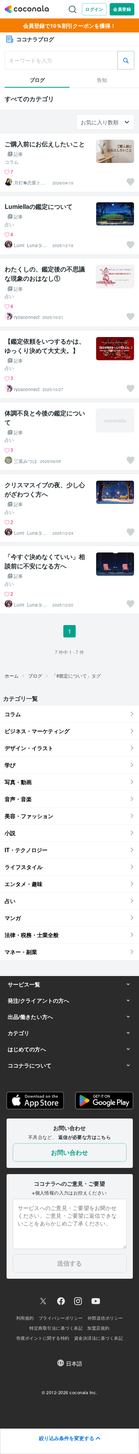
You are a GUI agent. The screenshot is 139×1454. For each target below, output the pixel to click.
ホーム (12, 675)
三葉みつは (25, 461)
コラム (12, 161)
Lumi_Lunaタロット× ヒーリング (30, 245)
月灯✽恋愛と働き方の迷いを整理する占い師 (30, 182)
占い (9, 224)
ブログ (35, 675)
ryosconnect (26, 317)
